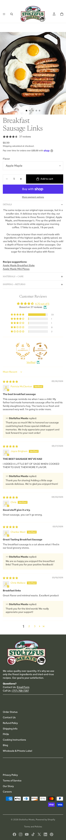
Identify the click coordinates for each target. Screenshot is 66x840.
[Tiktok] (33, 834)
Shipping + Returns (14, 284)
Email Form (23, 687)
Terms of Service (12, 780)
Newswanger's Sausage (18, 248)
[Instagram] (20, 834)
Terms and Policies (33, 826)
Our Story (8, 786)
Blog (5, 745)
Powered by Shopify (45, 819)
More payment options (33, 197)
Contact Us (9, 717)
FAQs (6, 734)
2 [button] (29, 626)
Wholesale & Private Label (17, 750)
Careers (7, 791)
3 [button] (34, 626)
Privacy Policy (10, 774)
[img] (10, 381)
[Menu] (4, 14)
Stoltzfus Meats (27, 819)
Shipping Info (10, 728)
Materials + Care (13, 277)
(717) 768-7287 (20, 690)
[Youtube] (27, 834)
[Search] (11, 14)
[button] (18, 314)
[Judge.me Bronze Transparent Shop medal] (40, 350)
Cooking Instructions (14, 739)
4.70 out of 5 (42, 303)
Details (7, 205)
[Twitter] (39, 834)
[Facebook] (14, 834)
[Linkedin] (45, 834)
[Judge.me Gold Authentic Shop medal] (23, 350)
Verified (31, 362)
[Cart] (62, 14)
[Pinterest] (51, 834)
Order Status (10, 711)
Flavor (6, 158)
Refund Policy (10, 723)
